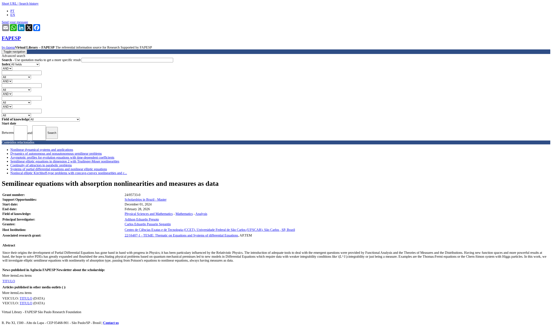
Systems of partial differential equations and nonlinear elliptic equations (58, 169)
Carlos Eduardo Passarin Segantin (148, 224)
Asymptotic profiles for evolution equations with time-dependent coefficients (62, 157)
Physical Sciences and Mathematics (149, 214)
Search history (29, 3)
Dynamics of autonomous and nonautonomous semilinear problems (56, 153)
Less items (24, 275)
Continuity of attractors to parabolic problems (41, 165)
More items (9, 275)
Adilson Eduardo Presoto (142, 219)
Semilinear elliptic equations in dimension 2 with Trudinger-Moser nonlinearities (64, 161)
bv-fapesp (8, 47)
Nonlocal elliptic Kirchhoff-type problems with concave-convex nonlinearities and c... (68, 173)
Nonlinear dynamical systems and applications (41, 150)
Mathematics (184, 214)
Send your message (15, 22)
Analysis (201, 214)
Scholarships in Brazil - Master (145, 199)
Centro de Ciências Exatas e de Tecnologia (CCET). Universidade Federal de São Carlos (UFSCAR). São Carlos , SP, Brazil (210, 230)
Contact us (111, 323)
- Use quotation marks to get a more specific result (42, 60)
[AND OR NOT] (7, 68)
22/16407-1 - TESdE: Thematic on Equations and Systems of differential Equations (181, 235)
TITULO (8, 281)
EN (12, 15)
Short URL (9, 3)
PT (12, 11)
